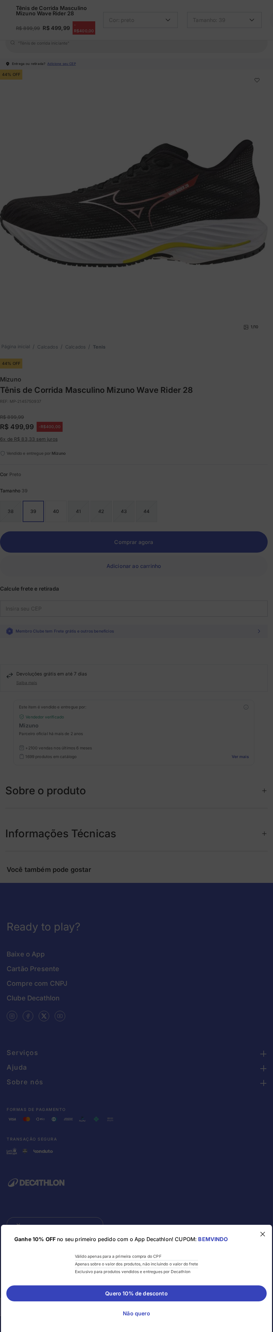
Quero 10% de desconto (136, 1293)
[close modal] (263, 1234)
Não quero (136, 1313)
